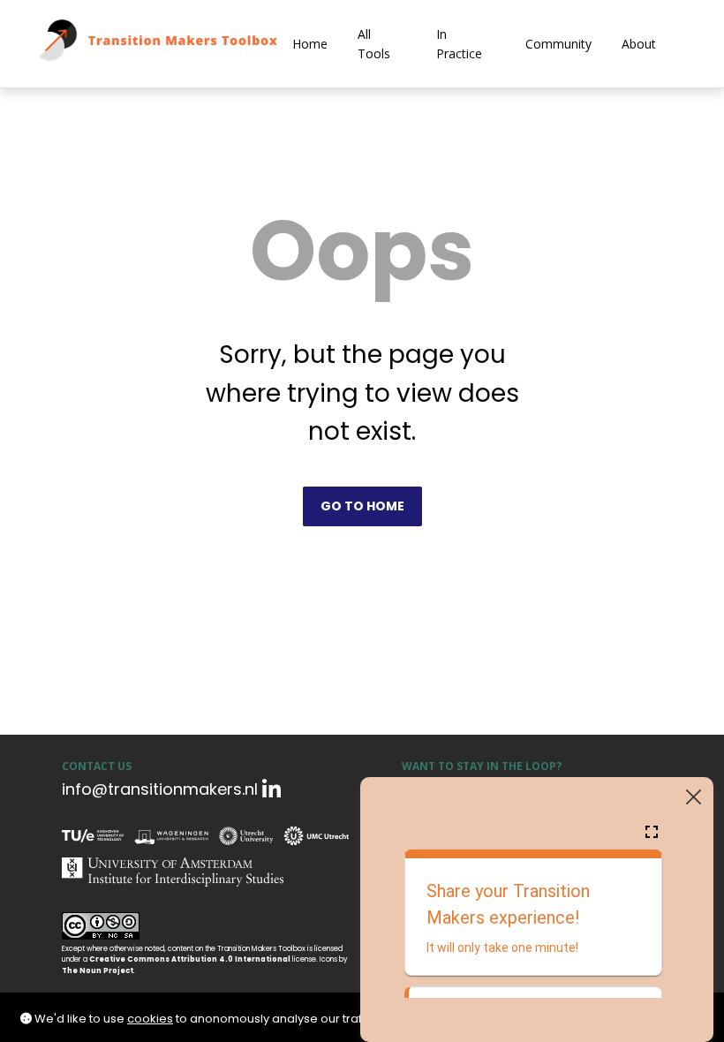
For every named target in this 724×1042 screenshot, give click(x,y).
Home (310, 43)
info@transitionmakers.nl (160, 789)
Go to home (362, 506)
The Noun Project (97, 971)
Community (558, 43)
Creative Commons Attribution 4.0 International (189, 959)
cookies (150, 1018)
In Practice (459, 44)
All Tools (374, 44)
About (639, 43)
